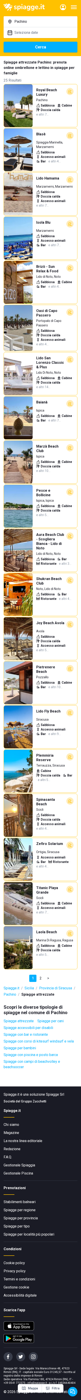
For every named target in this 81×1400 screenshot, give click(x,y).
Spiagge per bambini (20, 1048)
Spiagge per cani (50, 1021)
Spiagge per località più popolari (29, 1234)
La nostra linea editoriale (23, 1141)
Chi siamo (11, 1124)
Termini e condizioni (19, 1279)
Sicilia (29, 988)
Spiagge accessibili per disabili (28, 1028)
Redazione (12, 1149)
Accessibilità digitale (20, 1295)
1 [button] (33, 978)
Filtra (56, 1388)
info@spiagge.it (37, 1382)
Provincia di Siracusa (55, 988)
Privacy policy (15, 1271)
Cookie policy (14, 1263)
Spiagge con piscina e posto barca (31, 1055)
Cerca (40, 47)
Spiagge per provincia (21, 1218)
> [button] (48, 978)
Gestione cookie (16, 1287)
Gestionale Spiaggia (19, 1165)
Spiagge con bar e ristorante (26, 1034)
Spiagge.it (11, 988)
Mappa (33, 1388)
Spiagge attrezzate (19, 1021)
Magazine (11, 1133)
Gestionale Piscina (18, 1173)
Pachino (10, 994)
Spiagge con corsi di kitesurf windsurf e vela (39, 1041)
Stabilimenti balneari (20, 1202)
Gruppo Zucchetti (33, 1101)
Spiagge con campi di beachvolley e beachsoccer (32, 1064)
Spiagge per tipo (17, 1226)
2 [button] (41, 978)
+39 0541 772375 (14, 1382)
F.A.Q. (8, 1157)
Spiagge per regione (20, 1210)
